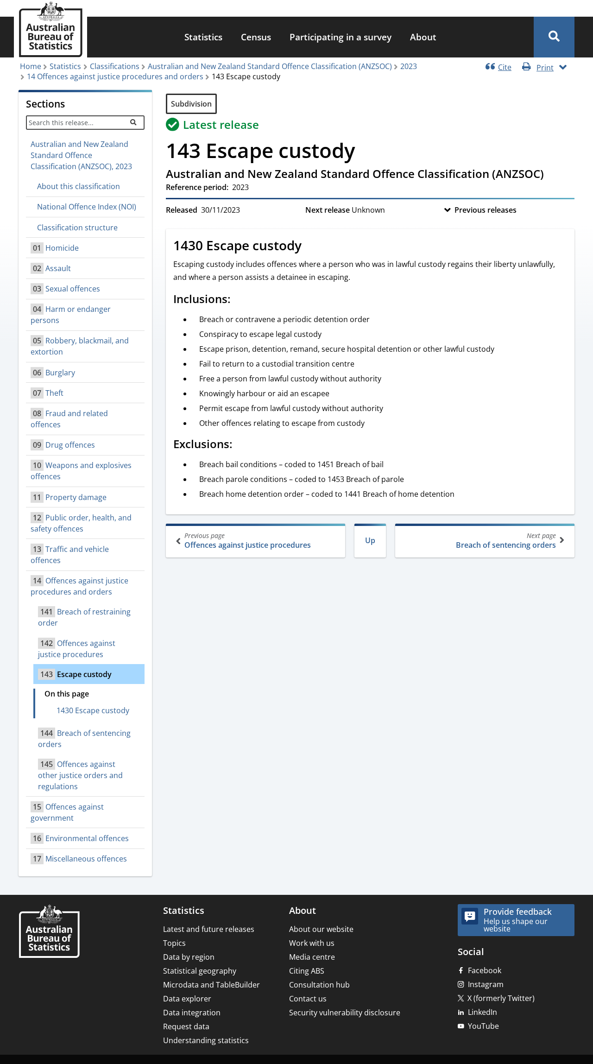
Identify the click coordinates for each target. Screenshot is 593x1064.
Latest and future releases (208, 929)
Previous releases (485, 210)
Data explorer (187, 999)
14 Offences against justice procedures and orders (115, 76)
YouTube (483, 1026)
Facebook (484, 970)
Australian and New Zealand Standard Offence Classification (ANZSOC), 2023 (81, 155)
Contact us (308, 999)
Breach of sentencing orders (506, 540)
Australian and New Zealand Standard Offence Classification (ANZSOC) (270, 66)
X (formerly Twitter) (501, 998)
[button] (554, 37)
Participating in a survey (340, 37)
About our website (321, 929)
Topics (174, 943)
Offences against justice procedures (247, 540)
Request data (186, 1026)
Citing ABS (306, 971)
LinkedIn (482, 1012)
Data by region (188, 957)
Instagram (486, 984)
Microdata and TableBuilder (211, 985)
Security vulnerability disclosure (344, 1012)
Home (30, 66)
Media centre (312, 957)
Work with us (311, 943)
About (423, 37)
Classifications (114, 66)
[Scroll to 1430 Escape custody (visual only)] (311, 246)
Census (256, 37)
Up (370, 540)
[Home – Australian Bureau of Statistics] (49, 932)
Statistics (203, 37)
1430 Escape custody (93, 710)
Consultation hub (319, 985)
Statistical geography (199, 971)
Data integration (192, 1012)
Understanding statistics (206, 1040)
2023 (408, 66)
